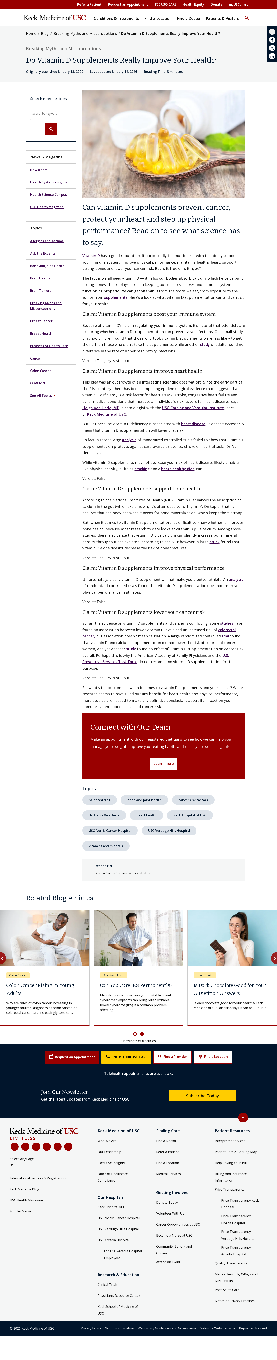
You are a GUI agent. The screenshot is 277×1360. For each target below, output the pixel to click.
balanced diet (99, 800)
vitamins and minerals (106, 846)
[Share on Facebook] (272, 40)
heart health (146, 815)
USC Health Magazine (47, 207)
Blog (45, 33)
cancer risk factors (193, 800)
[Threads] (68, 1151)
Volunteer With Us (170, 1218)
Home (31, 33)
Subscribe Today (202, 1100)
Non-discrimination (119, 1333)
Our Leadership (109, 1156)
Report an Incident (253, 1333)
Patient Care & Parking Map (236, 1156)
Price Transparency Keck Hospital (240, 1208)
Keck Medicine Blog (24, 1194)
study (205, 344)
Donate (216, 4)
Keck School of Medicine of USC (118, 1315)
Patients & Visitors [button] (222, 18)
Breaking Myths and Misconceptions (85, 33)
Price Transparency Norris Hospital (236, 1224)
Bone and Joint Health (47, 266)
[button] (247, 15)
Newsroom (38, 170)
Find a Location (213, 1061)
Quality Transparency (231, 1268)
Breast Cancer (41, 321)
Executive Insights (111, 1167)
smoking (142, 468)
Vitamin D (91, 255)
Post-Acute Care (227, 1294)
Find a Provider (172, 1061)
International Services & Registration (38, 1183)
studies (226, 623)
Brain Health (40, 278)
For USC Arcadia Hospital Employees (123, 1259)
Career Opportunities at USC (178, 1229)
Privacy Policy (91, 1333)
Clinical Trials (108, 1289)
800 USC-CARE (165, 4)
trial (225, 636)
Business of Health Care (49, 346)
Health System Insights (48, 182)
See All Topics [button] (44, 395)
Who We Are (107, 1145)
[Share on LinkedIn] (272, 56)
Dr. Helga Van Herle (104, 815)
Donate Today (167, 1207)
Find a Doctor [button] (189, 18)
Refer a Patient (89, 4)
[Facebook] (14, 1151)
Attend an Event (168, 1267)
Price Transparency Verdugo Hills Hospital (238, 1240)
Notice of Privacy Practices (235, 1305)
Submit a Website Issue (217, 1333)
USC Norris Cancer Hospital (110, 830)
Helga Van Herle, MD (100, 407)
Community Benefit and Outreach (174, 1254)
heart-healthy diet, (178, 468)
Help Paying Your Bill (231, 1167)
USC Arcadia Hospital (113, 1245)
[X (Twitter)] (25, 1151)
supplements (115, 297)
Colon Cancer (40, 370)
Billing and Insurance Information (231, 1182)
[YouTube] (36, 1151)
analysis (129, 439)
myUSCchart (238, 4)
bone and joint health (144, 800)
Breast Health (41, 333)
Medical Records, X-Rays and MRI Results (236, 1282)
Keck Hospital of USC (190, 815)
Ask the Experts (42, 253)
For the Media (20, 1216)
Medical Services (168, 1178)
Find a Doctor (166, 1145)
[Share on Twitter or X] (272, 48)
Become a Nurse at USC (174, 1240)
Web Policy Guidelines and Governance (167, 1333)
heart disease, (193, 423)
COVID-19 (37, 383)
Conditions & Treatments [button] (116, 18)
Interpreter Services (230, 1145)
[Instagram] (57, 1151)
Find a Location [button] (158, 18)
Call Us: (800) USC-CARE (126, 1061)
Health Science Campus (48, 194)
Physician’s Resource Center (119, 1300)
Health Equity (193, 4)
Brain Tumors (40, 290)
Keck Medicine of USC (106, 414)
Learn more (163, 763)
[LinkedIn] (47, 1151)
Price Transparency (229, 1194)
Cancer (35, 358)
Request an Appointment (128, 4)
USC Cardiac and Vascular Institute (193, 407)
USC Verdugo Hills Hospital (169, 830)
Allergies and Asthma (47, 241)
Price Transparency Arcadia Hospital (236, 1255)
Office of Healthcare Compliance (113, 1182)
